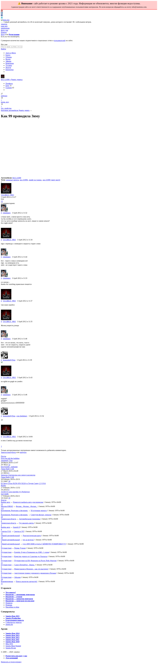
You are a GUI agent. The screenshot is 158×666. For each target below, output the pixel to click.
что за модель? (28, 540)
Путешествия (6, 548)
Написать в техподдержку (11, 662)
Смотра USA (6, 531)
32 (9, 465)
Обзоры (9, 57)
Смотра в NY (19, 531)
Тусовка (9, 65)
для (21, 416)
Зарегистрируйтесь (8, 452)
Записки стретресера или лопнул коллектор (18, 475)
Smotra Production (13, 618)
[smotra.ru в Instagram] (5, 20)
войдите (23, 452)
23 (2, 504)
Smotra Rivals (11, 648)
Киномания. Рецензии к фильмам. (14, 511)
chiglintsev (7, 213)
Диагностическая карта (32, 536)
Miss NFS (9, 644)
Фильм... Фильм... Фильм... (26, 506)
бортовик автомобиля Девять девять (15, 110)
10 (2, 538)
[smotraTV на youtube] (2, 11)
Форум (8, 67)
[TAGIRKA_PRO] (2, 77)
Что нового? (11, 592)
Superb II (16, 527)
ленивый (4, 460)
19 (9, 498)
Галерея (9, 88)
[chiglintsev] (4, 211)
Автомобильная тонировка (29, 519)
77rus (10, 460)
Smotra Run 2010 (12, 642)
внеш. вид (5, 102)
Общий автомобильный (10, 536)
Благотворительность (15, 620)
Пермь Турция (20, 548)
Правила (9, 603)
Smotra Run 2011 (12, 640)
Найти (3, 49)
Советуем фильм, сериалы (41, 515)
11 (2, 533)
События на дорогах (14, 622)
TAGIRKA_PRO (7, 195)
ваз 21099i (24, 180)
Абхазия (17, 577)
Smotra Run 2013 (12, 635)
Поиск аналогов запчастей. (26, 581)
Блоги (8, 55)
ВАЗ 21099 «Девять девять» (12, 80)
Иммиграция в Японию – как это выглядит (31, 569)
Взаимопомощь (7, 581)
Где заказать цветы (26, 523)
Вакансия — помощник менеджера (20, 595)
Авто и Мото (11, 53)
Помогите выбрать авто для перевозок (28, 502)
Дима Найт (5, 469)
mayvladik (5, 494)
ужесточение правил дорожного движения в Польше (35, 573)
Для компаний (12, 658)
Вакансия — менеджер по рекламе (20, 601)
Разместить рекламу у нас (16, 656)
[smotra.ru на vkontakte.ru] (2, 13)
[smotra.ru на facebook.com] (2, 15)
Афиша (8, 61)
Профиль (9, 83)
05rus (13, 360)
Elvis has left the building (10, 458)
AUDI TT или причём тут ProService (15, 492)
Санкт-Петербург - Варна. (24, 565)
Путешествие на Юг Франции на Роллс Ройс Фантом (35, 561)
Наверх (4, 32)
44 (2, 517)
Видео (8, 59)
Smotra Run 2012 (12, 638)
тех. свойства (6, 108)
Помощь (9, 605)
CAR (12, 469)
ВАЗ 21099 (16, 178)
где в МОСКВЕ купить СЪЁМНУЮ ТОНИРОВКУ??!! (44, 544)
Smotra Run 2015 (12, 616)
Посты (3, 456)
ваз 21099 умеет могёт (51, 180)
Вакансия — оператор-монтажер (19, 599)
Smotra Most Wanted (13, 646)
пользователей (59, 40)
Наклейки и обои (12, 607)
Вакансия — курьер (14, 597)
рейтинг (4, 96)
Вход (3, 34)
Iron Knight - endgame (9, 467)
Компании (10, 63)
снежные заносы (12, 180)
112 (2, 508)
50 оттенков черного (39, 511)
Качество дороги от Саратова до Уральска (30, 556)
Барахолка (10, 70)
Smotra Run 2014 (12, 633)
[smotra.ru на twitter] (2, 18)
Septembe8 (7, 360)
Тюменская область (8, 519)
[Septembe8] (4, 358)
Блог (7, 86)
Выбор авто (5, 502)
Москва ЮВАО (7, 506)
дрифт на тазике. (35, 180)
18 (9, 481)
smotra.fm (9, 624)
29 (2, 579)
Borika (3, 485)
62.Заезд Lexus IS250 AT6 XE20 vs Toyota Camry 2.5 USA (23, 483)
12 (2, 201)
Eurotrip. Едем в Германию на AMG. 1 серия (31, 552)
